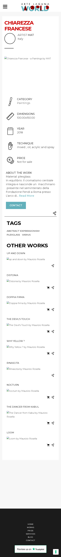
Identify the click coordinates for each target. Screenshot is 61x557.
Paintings (23, 103)
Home (30, 524)
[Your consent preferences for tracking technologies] (56, 552)
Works (30, 527)
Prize (30, 531)
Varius (26, 234)
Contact (16, 205)
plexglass (14, 234)
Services (30, 534)
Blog (30, 537)
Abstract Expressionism (23, 230)
